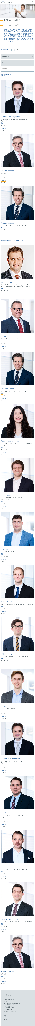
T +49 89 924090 (9, 1008)
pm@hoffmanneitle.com (11, 1011)
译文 (5, 1016)
